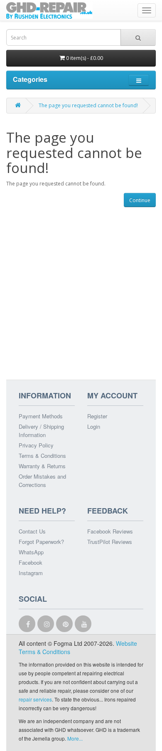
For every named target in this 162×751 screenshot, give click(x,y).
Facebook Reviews (110, 531)
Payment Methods (41, 416)
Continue (139, 200)
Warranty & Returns (42, 466)
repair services (35, 699)
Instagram (31, 573)
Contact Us (32, 531)
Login (93, 426)
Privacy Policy (36, 445)
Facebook (30, 562)
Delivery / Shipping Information (41, 430)
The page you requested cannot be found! (88, 105)
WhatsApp (31, 552)
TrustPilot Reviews (109, 542)
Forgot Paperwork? (41, 542)
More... (75, 738)
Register (97, 416)
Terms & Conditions (42, 455)
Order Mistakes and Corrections (42, 480)
